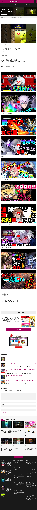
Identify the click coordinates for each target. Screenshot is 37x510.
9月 (28, 470)
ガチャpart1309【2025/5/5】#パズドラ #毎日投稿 (13, 375)
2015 (27, 495)
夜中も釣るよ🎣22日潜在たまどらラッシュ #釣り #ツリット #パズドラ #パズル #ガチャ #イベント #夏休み (6, 449)
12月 (33, 470)
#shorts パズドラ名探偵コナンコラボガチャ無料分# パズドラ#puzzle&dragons (30, 448)
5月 (33, 462)
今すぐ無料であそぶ (18, 329)
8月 (27, 463)
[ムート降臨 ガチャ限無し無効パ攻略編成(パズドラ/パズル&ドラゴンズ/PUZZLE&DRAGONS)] (3, 365)
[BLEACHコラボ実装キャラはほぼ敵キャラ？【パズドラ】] (3, 495)
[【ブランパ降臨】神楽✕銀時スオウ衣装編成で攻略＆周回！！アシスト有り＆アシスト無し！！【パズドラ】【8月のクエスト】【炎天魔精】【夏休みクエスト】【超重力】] (3, 471)
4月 (32, 462)
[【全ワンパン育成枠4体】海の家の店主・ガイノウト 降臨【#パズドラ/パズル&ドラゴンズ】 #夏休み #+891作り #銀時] (3, 464)
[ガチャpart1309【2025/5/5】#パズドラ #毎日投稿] (3, 377)
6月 (34, 462)
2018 (27, 485)
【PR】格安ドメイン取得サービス (19, 490)
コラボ (23, 4)
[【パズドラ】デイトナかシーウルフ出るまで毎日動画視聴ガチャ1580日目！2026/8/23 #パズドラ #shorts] (3, 480)
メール (2, 404)
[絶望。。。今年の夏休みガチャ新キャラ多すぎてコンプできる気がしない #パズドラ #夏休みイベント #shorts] (3, 359)
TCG (11, 4)
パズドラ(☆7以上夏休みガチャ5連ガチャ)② (18, 431)
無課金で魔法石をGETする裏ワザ (19, 482)
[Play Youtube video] (18, 33)
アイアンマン (15, 4)
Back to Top (18, 457)
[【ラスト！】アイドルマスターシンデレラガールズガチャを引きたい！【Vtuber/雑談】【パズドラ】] (3, 371)
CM (8, 4)
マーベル (33, 4)
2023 (27, 472)
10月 (30, 470)
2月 (29, 462)
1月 (28, 462)
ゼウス (26, 4)
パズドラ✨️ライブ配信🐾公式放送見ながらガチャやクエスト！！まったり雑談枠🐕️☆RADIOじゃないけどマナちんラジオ (30, 433)
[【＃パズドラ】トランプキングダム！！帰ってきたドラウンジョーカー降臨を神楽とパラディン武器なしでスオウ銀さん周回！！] (3, 488)
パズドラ (5, 4)
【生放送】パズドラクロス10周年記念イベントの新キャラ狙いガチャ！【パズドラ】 (19, 380)
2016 (27, 492)
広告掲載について (16, 469)
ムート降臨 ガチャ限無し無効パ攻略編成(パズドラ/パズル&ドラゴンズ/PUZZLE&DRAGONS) (20, 363)
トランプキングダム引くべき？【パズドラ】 (18, 448)
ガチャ (19, 4)
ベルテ (29, 4)
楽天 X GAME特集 (16, 477)
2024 (27, 469)
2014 (27, 498)
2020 (27, 482)
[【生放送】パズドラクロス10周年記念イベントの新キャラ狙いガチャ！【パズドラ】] (3, 382)
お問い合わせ (16, 462)
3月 (31, 462)
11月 (31, 470)
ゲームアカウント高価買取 (18, 484)
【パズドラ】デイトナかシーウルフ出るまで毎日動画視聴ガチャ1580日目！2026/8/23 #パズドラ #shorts (6, 432)
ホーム (2, 4)
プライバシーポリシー (17, 467)
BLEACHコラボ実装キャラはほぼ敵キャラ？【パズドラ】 (8, 494)
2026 (27, 462)
